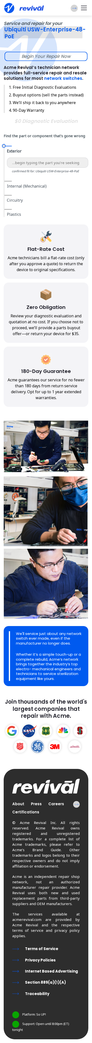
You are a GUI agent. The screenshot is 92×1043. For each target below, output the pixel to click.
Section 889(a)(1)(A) (45, 982)
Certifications (25, 812)
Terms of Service (41, 948)
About (18, 803)
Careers (56, 803)
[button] (74, 8)
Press (36, 803)
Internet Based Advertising (51, 971)
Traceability (37, 993)
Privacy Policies (40, 960)
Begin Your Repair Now (46, 56)
